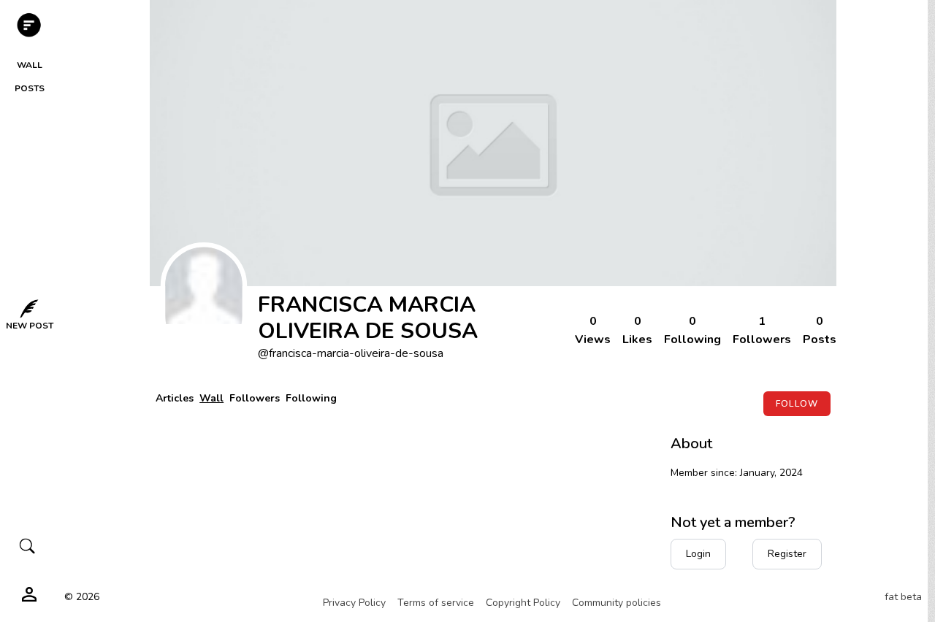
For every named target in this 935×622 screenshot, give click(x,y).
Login (698, 554)
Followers (254, 398)
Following (311, 398)
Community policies (616, 603)
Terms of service (435, 603)
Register (787, 554)
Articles (175, 398)
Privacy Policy (354, 603)
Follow (797, 404)
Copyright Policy (523, 603)
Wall (211, 398)
